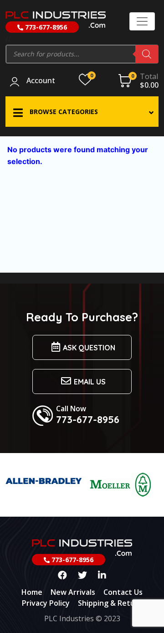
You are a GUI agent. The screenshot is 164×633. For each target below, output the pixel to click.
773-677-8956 (45, 27)
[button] (82, 111)
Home (31, 592)
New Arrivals (73, 592)
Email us (90, 381)
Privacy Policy (46, 603)
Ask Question (89, 347)
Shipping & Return (110, 603)
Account (40, 81)
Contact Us (123, 592)
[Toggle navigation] (142, 21)
